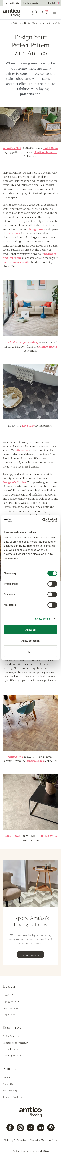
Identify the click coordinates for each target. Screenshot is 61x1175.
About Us (8, 1083)
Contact (7, 1077)
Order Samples (11, 1036)
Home (6, 23)
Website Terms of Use (43, 1140)
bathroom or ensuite (16, 262)
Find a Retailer (10, 1049)
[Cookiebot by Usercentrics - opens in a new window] (43, 520)
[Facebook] (10, 1127)
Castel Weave (50, 148)
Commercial (32, 2)
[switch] (52, 584)
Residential (14, 2)
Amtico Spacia (47, 346)
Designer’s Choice (14, 482)
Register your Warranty (15, 1042)
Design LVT (9, 994)
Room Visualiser (11, 1007)
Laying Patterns (30, 954)
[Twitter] (30, 1127)
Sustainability (10, 1090)
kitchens (14, 233)
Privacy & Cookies (15, 1140)
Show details (42, 618)
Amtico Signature (45, 152)
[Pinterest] (51, 1127)
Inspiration (9, 1014)
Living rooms (36, 229)
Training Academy (12, 1096)
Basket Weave (49, 836)
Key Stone (28, 425)
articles (17, 23)
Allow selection (30, 640)
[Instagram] (20, 1127)
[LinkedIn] (40, 1127)
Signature (22, 450)
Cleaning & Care (12, 1055)
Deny (30, 652)
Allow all (30, 629)
